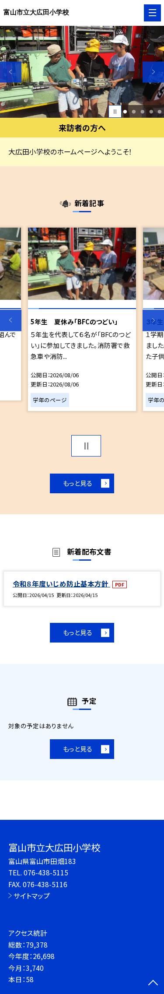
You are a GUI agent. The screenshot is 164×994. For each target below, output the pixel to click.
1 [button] (125, 111)
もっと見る (77, 483)
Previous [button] (10, 72)
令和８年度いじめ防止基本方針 (61, 583)
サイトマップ (32, 895)
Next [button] (153, 72)
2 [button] (134, 111)
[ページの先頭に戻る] (153, 983)
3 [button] (142, 111)
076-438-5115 (46, 872)
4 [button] (151, 111)
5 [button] (160, 111)
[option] (82, 72)
